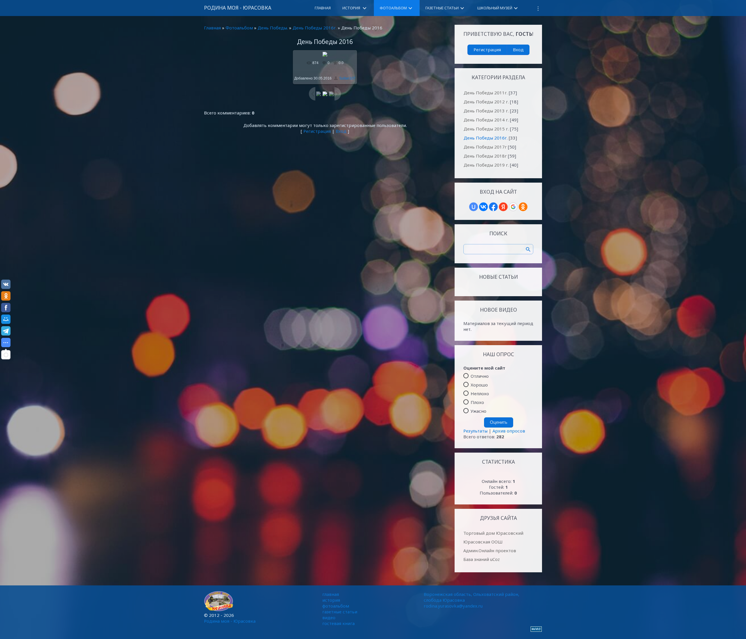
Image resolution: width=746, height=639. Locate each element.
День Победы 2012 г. (486, 102)
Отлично (480, 376)
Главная (212, 28)
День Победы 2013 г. (486, 111)
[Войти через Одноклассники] (523, 206)
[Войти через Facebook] (493, 206)
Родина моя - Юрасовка (237, 7)
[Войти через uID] (473, 206)
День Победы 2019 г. (486, 165)
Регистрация (317, 131)
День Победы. (273, 28)
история (331, 600)
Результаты (475, 431)
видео (328, 617)
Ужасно (478, 411)
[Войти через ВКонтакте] (483, 206)
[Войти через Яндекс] (503, 206)
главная (330, 594)
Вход (341, 131)
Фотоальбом (239, 28)
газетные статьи (339, 612)
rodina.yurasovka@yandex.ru (453, 606)
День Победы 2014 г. (486, 120)
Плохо (477, 402)
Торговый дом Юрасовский (493, 533)
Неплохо (480, 393)
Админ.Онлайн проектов (489, 550)
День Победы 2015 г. (486, 129)
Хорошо (479, 385)
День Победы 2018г (485, 156)
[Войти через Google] (513, 206)
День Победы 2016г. (315, 28)
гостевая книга (338, 623)
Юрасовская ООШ (483, 542)
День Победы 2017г (485, 147)
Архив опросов (508, 431)
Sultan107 (347, 78)
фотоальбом (335, 606)
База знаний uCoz (481, 559)
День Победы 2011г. (486, 93)
